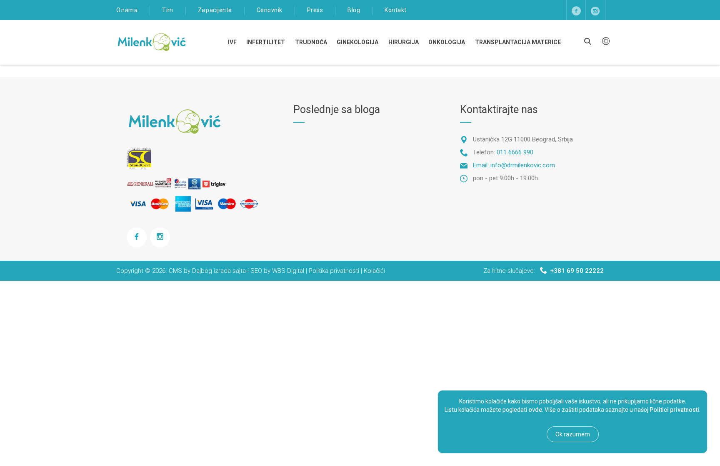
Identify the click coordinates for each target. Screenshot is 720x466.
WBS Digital (288, 271)
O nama (127, 10)
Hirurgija (403, 42)
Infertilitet (265, 42)
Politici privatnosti (674, 409)
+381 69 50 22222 (577, 271)
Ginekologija (357, 42)
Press (315, 10)
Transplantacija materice (518, 42)
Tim (167, 10)
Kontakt (396, 10)
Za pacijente (215, 10)
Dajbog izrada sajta (219, 271)
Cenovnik (269, 10)
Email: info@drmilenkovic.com (514, 165)
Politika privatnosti (334, 271)
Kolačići (374, 271)
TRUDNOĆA (311, 42)
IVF (232, 42)
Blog (354, 10)
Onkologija (446, 42)
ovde (535, 409)
